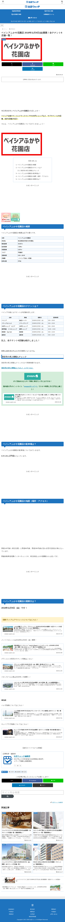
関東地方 (5, 771)
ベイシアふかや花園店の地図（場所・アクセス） (33, 176)
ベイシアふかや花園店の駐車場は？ (29, 173)
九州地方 (32, 914)
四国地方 (11, 914)
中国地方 (53, 911)
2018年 (12, 771)
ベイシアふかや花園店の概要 (27, 165)
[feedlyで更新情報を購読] (18, 765)
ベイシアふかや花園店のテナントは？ (30, 167)
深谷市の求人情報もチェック (29, 170)
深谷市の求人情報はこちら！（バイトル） (17, 368)
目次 (30, 161)
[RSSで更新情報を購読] (20, 765)
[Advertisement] (32, 95)
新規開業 (18, 771)
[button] (43, 785)
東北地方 (32, 909)
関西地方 (32, 911)
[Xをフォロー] (15, 765)
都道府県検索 (32, 916)
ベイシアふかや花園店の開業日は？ (29, 179)
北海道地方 (11, 909)
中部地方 (11, 911)
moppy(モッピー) (30, 386)
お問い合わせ (53, 914)
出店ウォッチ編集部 (22, 756)
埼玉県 (24, 771)
